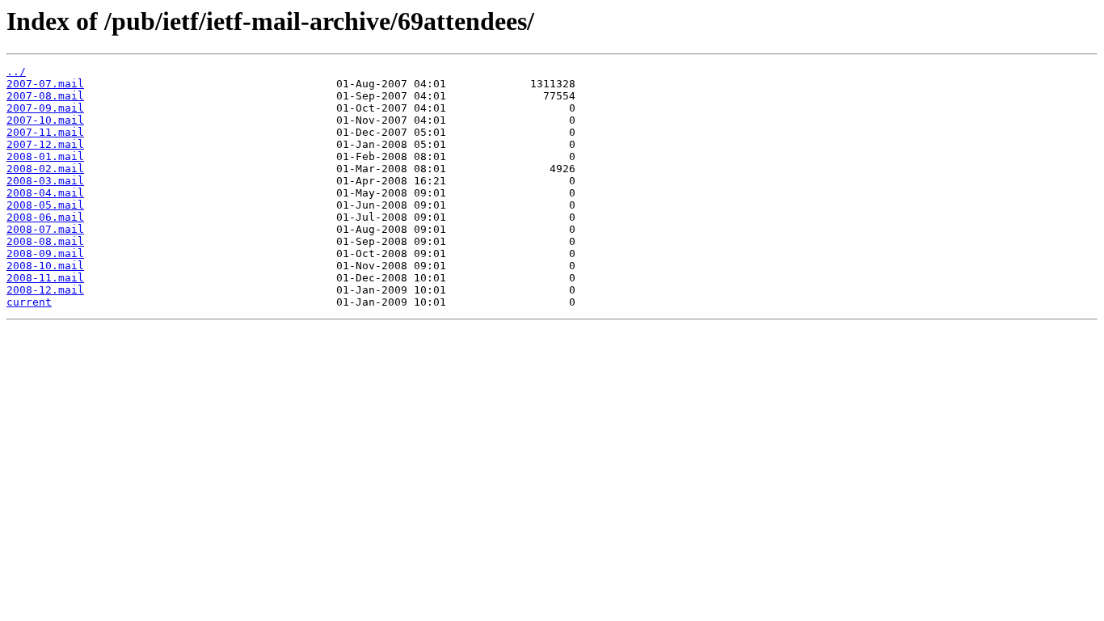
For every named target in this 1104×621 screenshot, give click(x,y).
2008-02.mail (45, 169)
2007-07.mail (45, 84)
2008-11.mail (45, 278)
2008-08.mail (45, 241)
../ (16, 71)
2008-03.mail (45, 181)
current (29, 302)
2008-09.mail (45, 253)
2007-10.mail (45, 120)
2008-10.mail (45, 266)
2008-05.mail (45, 205)
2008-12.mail (45, 290)
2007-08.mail (45, 96)
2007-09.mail (45, 108)
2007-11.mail (45, 132)
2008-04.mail (45, 193)
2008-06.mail (45, 217)
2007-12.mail (45, 144)
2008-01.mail (45, 156)
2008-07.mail (45, 229)
